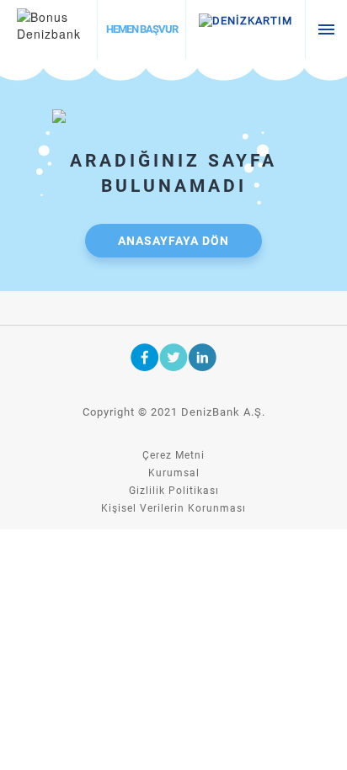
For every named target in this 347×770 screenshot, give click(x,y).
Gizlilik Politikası (174, 491)
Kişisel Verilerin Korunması (173, 508)
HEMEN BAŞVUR (142, 29)
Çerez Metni (173, 455)
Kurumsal (174, 473)
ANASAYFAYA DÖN (173, 240)
